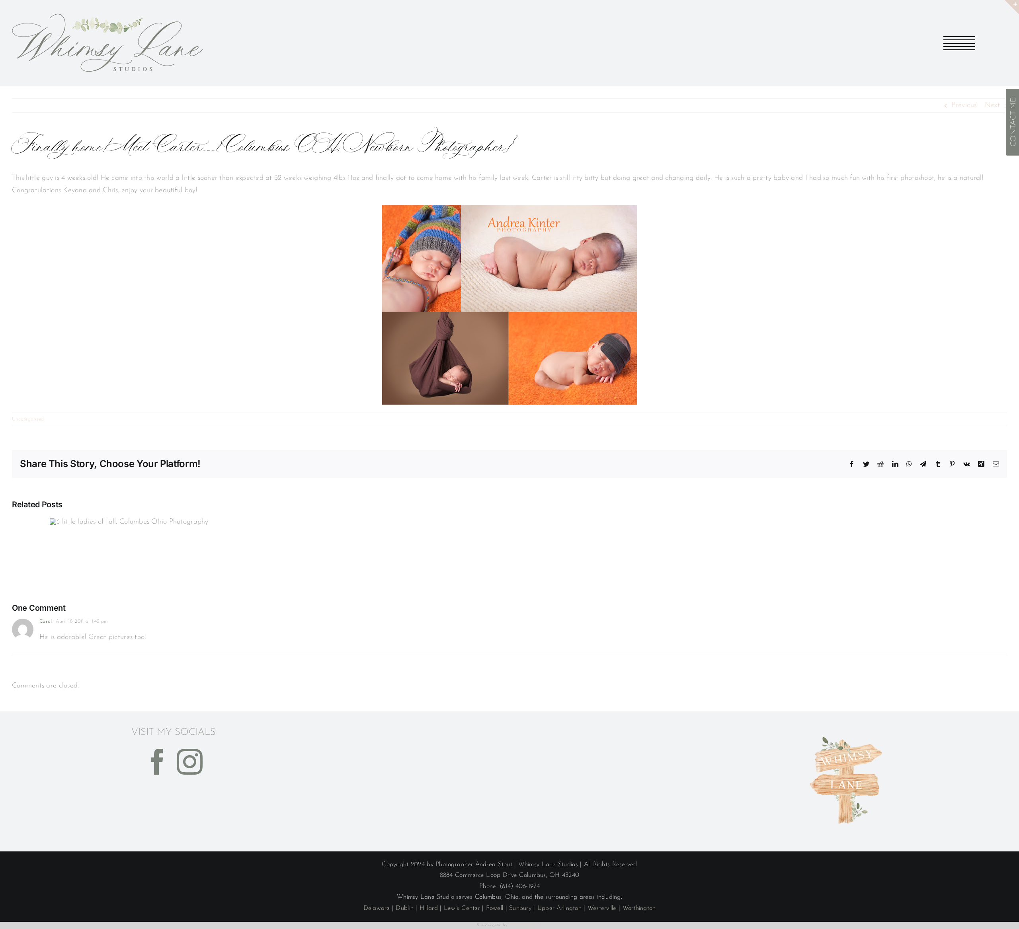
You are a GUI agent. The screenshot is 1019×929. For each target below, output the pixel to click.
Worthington (639, 908)
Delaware (376, 908)
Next (992, 105)
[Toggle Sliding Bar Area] (1012, 7)
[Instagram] (190, 762)
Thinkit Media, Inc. (524, 925)
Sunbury (520, 908)
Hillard (429, 908)
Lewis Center (462, 908)
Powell (495, 908)
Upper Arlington (559, 908)
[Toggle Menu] (959, 43)
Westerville (602, 908)
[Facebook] (157, 762)
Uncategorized (28, 419)
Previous (963, 105)
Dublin (405, 908)
